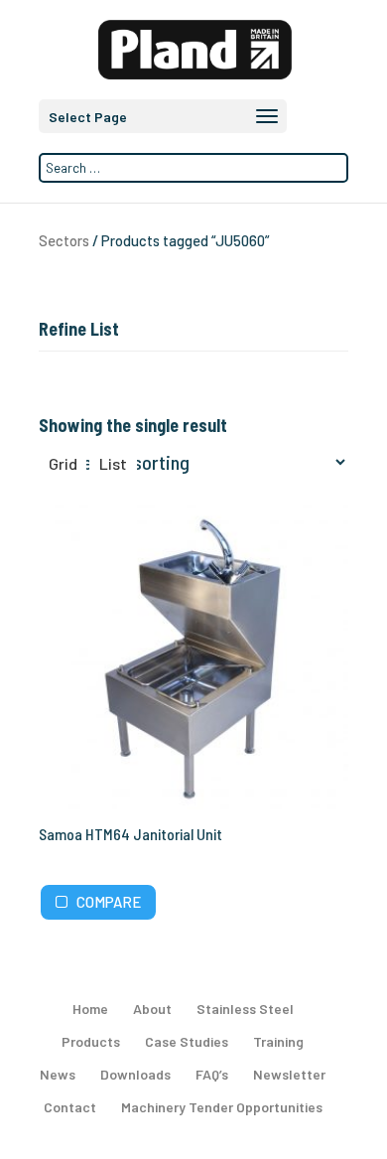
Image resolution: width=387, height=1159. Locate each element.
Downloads (135, 1074)
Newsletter (289, 1074)
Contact (70, 1106)
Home (90, 1008)
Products (91, 1041)
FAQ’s (211, 1074)
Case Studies (186, 1041)
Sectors (64, 240)
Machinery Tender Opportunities (221, 1106)
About (152, 1008)
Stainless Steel (245, 1008)
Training (278, 1041)
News (57, 1074)
